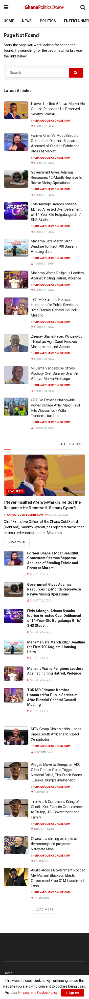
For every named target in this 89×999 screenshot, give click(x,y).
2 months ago (42, 751)
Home (9, 21)
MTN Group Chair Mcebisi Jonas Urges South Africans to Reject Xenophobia (56, 734)
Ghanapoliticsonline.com (52, 120)
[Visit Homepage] (44, 7)
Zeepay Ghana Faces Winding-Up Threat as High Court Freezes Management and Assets (56, 341)
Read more (19, 542)
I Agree (72, 993)
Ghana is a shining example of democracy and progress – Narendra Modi (54, 843)
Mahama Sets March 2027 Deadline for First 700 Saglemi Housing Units (54, 246)
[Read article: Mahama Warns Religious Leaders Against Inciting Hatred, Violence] (16, 280)
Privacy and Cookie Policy (37, 993)
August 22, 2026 (43, 126)
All (63, 444)
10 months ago (43, 829)
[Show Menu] (6, 7)
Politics (48, 21)
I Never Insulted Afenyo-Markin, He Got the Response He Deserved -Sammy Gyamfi (58, 108)
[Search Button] (82, 7)
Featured (76, 444)
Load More (44, 909)
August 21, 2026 (43, 195)
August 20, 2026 (43, 359)
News (27, 21)
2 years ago (41, 898)
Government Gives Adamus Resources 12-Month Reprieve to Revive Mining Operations (56, 177)
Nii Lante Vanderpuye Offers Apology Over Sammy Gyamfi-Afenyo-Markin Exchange (54, 373)
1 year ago (40, 861)
